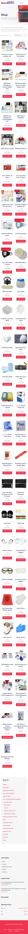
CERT (4, 819)
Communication (6, 825)
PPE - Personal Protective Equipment (12, 799)
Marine (4, 840)
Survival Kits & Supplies (8, 793)
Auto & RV (5, 837)
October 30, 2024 (4, 885)
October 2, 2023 (4, 892)
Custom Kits (6, 787)
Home (3, 861)
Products (4, 864)
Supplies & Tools (7, 831)
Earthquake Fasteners (8, 828)
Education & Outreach (7, 866)
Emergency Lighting (7, 822)
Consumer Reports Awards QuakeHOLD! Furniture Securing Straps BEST (12, 883)
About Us (4, 869)
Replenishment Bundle (8, 790)
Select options (21, 214)
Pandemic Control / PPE (9, 810)
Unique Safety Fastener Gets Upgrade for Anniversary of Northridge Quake (13, 889)
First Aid (6, 808)
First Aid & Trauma (7, 802)
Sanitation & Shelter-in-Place (10, 816)
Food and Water (7, 796)
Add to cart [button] (7, 63)
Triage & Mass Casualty (9, 813)
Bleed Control (7, 805)
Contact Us (4, 872)
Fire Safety (5, 834)
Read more (21, 299)
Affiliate (5, 784)
